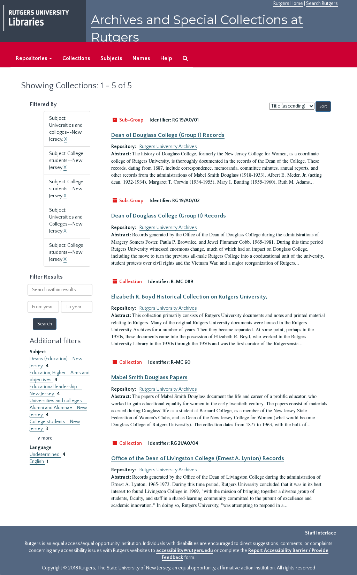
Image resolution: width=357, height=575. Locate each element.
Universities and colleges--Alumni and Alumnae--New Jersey (58, 408)
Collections (76, 58)
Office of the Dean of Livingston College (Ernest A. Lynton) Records (197, 458)
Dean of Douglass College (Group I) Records (168, 135)
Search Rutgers (322, 3)
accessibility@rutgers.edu (184, 550)
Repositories (32, 58)
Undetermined (45, 454)
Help (166, 58)
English (37, 461)
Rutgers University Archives (168, 146)
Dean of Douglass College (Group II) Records (168, 216)
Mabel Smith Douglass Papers (149, 377)
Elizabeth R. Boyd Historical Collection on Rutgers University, (189, 297)
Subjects (111, 58)
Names (141, 58)
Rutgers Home (288, 3)
